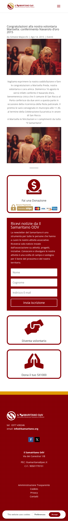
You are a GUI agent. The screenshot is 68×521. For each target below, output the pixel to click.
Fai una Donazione (34, 200)
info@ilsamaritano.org (26, 428)
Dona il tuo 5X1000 (34, 375)
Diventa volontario (34, 341)
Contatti (34, 496)
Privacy (34, 492)
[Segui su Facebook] (30, 439)
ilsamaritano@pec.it (36, 462)
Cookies (34, 488)
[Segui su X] (37, 439)
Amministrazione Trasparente (34, 485)
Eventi (50, 36)
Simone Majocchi (19, 36)
